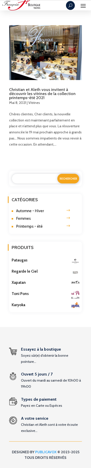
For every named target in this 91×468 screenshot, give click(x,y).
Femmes (23, 218)
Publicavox (46, 452)
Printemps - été (29, 226)
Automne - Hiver (30, 211)
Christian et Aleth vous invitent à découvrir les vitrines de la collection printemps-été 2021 (42, 93)
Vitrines (34, 102)
